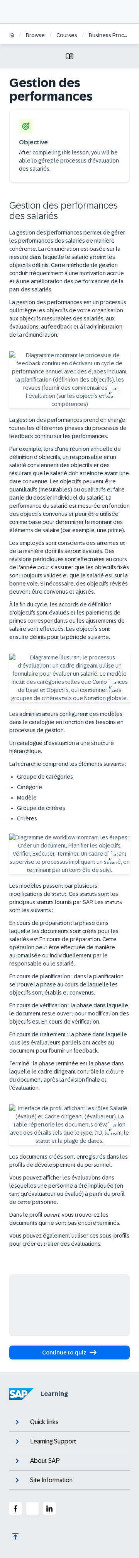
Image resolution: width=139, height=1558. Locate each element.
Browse (35, 35)
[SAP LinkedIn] (49, 1508)
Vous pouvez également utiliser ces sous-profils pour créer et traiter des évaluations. (69, 1240)
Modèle (27, 797)
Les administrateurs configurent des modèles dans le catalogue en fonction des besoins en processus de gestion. (66, 722)
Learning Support (53, 1441)
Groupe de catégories (45, 777)
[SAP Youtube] (32, 1508)
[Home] (11, 36)
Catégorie (29, 787)
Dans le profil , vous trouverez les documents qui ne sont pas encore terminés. (64, 1219)
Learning (54, 1393)
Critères (27, 818)
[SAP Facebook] (15, 1508)
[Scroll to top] (15, 1536)
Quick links (44, 1422)
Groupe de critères (41, 808)
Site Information (51, 1480)
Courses (66, 35)
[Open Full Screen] (112, 390)
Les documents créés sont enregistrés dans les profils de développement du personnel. (68, 1161)
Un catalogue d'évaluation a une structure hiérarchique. (61, 747)
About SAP (45, 1460)
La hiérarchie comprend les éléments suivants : (67, 764)
